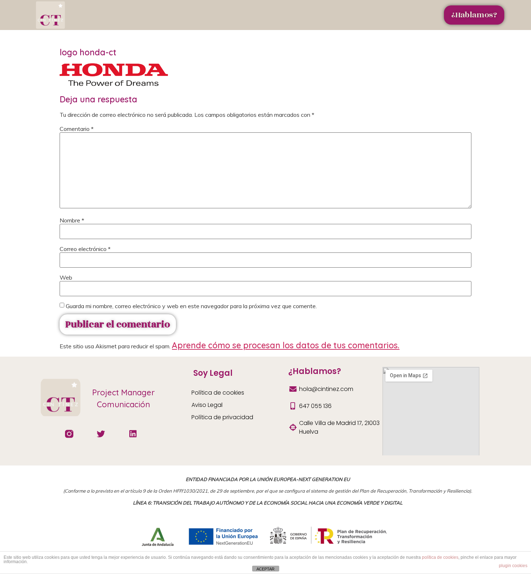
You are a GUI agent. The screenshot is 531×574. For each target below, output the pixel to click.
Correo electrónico (85, 249)
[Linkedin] (133, 434)
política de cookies (440, 557)
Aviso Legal (207, 405)
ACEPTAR (265, 569)
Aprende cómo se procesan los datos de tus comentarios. (286, 345)
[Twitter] (101, 434)
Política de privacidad (222, 417)
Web (66, 277)
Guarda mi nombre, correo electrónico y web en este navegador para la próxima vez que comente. (191, 306)
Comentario (77, 129)
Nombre (72, 220)
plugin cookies (513, 565)
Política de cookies (217, 392)
